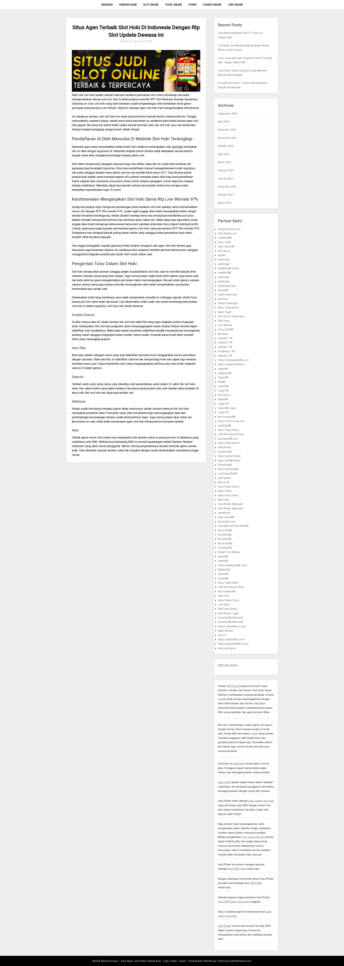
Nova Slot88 (225, 530)
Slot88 (221, 381)
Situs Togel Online (228, 430)
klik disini (223, 333)
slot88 (221, 255)
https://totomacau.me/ (231, 421)
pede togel (224, 782)
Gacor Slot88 (225, 329)
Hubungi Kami (128, 4)
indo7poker (224, 478)
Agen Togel (224, 312)
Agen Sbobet (225, 630)
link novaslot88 (226, 416)
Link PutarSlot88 (227, 473)
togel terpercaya (227, 294)
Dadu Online (225, 491)
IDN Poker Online (227, 608)
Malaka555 (224, 569)
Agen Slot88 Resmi (229, 460)
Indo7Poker (224, 447)
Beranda (107, 4)
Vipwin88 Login (227, 408)
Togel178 (223, 390)
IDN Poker (224, 320)
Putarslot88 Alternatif (230, 617)
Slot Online (151, 4)
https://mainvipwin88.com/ (233, 360)
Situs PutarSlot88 (228, 469)
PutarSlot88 (225, 451)
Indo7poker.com (227, 233)
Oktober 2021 (226, 194)
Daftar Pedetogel (228, 303)
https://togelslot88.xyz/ (231, 364)
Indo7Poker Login (228, 613)
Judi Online (235, 4)
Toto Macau (225, 325)
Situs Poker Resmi (228, 443)
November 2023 (227, 138)
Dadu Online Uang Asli (261, 800)
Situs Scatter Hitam (229, 456)
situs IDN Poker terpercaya (233, 901)
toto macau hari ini (253, 837)
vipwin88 (223, 368)
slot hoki (177, 146)
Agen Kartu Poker (228, 495)
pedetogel (224, 259)
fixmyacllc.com (226, 521)
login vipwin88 (226, 517)
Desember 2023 (227, 129)
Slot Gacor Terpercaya (231, 316)
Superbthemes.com (240, 961)
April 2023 (224, 154)
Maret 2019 (224, 203)
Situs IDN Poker (237, 868)
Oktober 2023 (226, 146)
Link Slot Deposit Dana (231, 434)
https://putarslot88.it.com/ (233, 643)
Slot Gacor (224, 251)
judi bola (223, 299)
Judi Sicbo (224, 604)
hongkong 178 (226, 351)
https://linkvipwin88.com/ (232, 565)
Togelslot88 (225, 237)
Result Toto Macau (229, 552)
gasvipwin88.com (228, 438)
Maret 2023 (224, 162)
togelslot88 (224, 272)
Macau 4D (224, 482)
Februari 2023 (226, 170)
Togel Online (173, 4)
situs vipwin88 (226, 246)
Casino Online (212, 4)
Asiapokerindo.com (229, 229)
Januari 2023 (225, 178)
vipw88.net (224, 512)
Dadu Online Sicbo (228, 600)
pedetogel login (227, 285)
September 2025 (227, 113)
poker (192, 4)
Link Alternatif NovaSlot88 (233, 526)
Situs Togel (224, 242)
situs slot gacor (227, 648)
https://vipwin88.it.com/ (231, 639)
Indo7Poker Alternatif (230, 504)
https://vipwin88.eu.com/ (232, 626)
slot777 (222, 635)
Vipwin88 (223, 290)
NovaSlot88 (224, 534)
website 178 (225, 338)
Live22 (254, 733)
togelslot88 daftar (228, 268)
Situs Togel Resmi (228, 307)
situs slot (223, 595)
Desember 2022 (227, 186)
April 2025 (224, 121)
